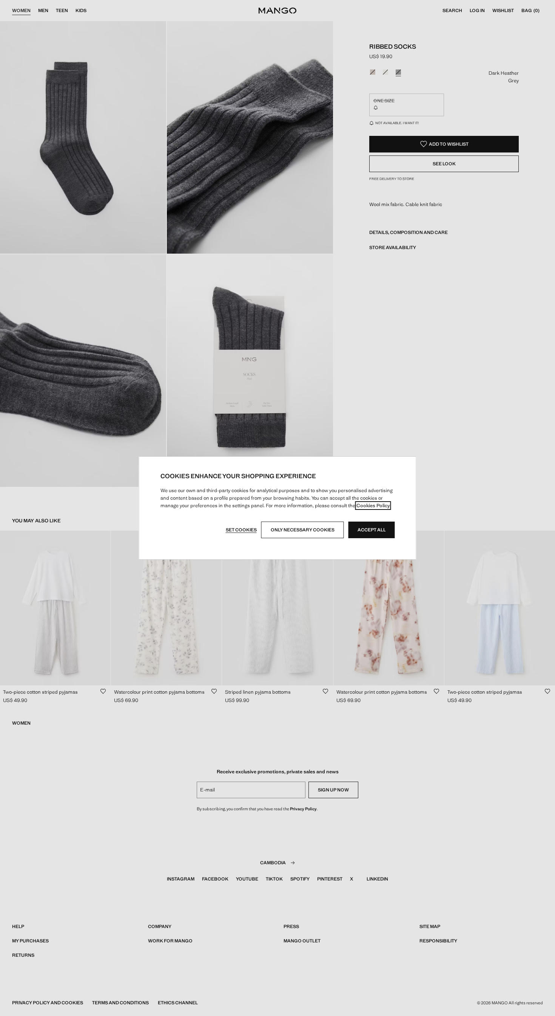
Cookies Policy (373, 505)
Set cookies (241, 530)
